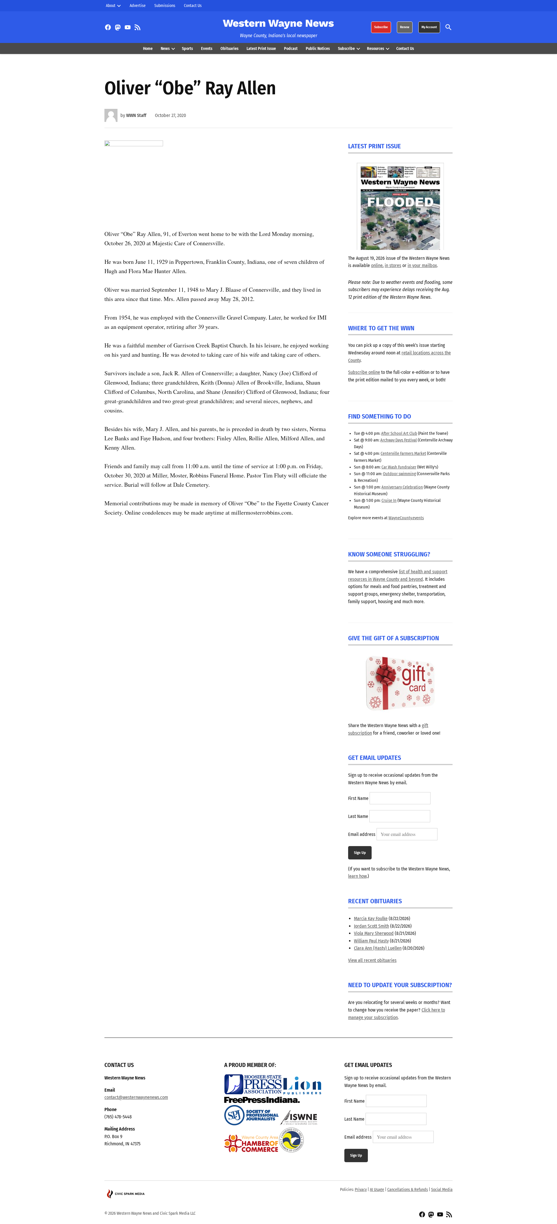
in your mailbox (422, 265)
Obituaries (229, 48)
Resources (375, 48)
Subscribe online (364, 372)
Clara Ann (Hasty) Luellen (378, 948)
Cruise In (389, 500)
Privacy (361, 1189)
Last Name (358, 816)
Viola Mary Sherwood (374, 933)
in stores (393, 265)
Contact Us (193, 5)
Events (206, 48)
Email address (361, 834)
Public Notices (318, 48)
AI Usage (377, 1189)
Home (148, 48)
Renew (404, 27)
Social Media (442, 1189)
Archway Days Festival (398, 440)
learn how (357, 876)
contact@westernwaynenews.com (136, 1097)
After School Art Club (399, 433)
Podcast (291, 48)
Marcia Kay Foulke (371, 918)
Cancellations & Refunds (407, 1189)
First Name (358, 798)
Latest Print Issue (261, 48)
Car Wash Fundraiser (398, 467)
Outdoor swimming (399, 473)
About (110, 5)
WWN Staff (136, 115)
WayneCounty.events (406, 517)
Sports (187, 48)
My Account (429, 27)
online (377, 265)
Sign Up (360, 852)
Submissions (164, 5)
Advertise (138, 5)
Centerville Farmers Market (403, 453)
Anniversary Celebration (402, 487)
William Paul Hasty (371, 941)
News (165, 48)
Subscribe (381, 27)
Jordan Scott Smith (371, 926)
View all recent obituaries (372, 960)
